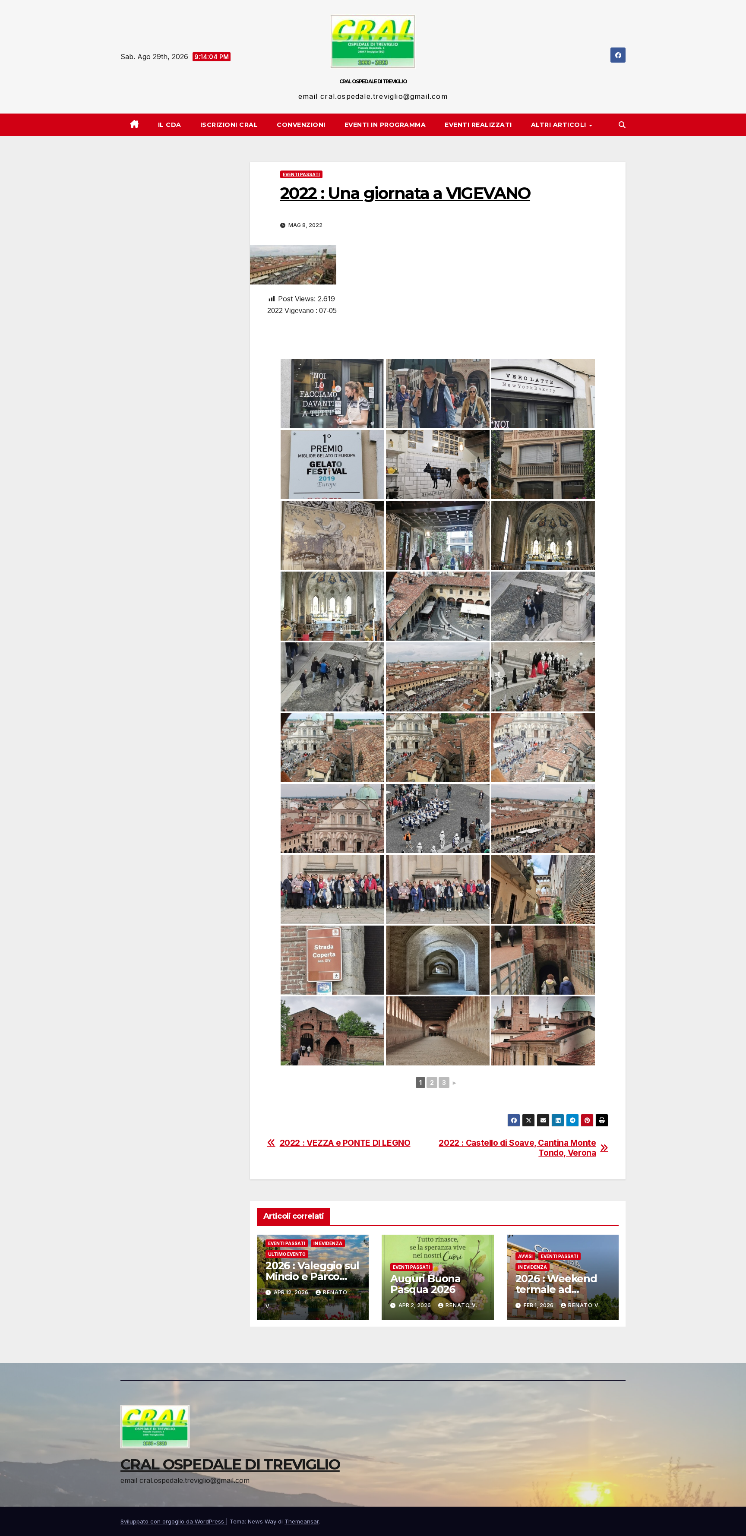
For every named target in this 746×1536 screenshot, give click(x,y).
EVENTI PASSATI (301, 174)
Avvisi (525, 1256)
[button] (622, 124)
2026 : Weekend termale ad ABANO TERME (556, 1289)
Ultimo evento (287, 1254)
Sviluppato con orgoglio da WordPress (173, 1521)
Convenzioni (301, 125)
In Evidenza (327, 1243)
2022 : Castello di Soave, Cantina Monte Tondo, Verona (517, 1148)
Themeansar (301, 1521)
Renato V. (461, 1305)
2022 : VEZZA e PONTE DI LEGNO (345, 1143)
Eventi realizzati (478, 125)
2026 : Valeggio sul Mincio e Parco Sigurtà (312, 1276)
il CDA (169, 125)
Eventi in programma (385, 125)
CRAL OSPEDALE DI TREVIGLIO (373, 81)
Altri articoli (559, 125)
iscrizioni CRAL (229, 125)
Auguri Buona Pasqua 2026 (425, 1284)
